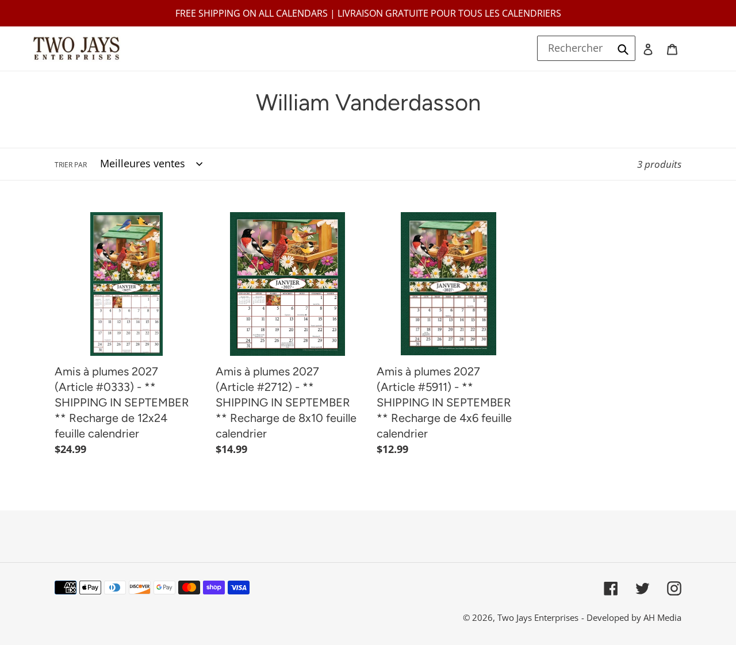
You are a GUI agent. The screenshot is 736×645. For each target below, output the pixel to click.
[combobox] (586, 48)
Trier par (71, 165)
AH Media (662, 617)
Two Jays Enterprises (537, 617)
